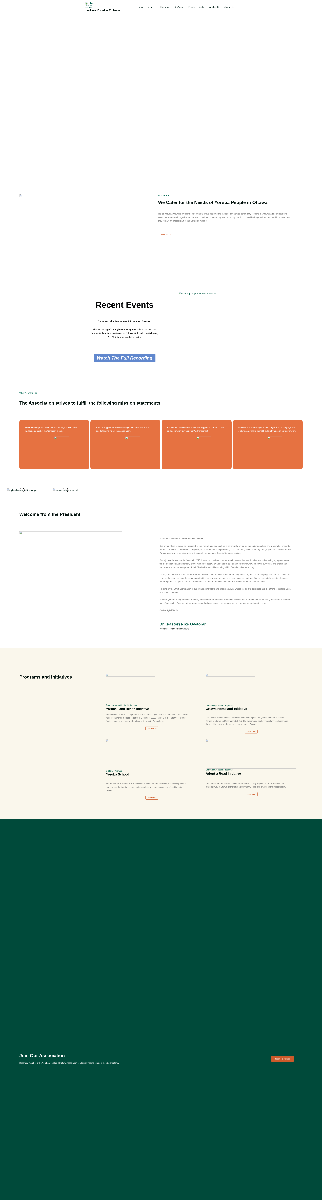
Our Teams (179, 7)
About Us (152, 7)
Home (140, 7)
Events (191, 7)
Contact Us (229, 7)
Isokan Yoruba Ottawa (103, 10)
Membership (214, 7)
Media (201, 7)
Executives (165, 7)
